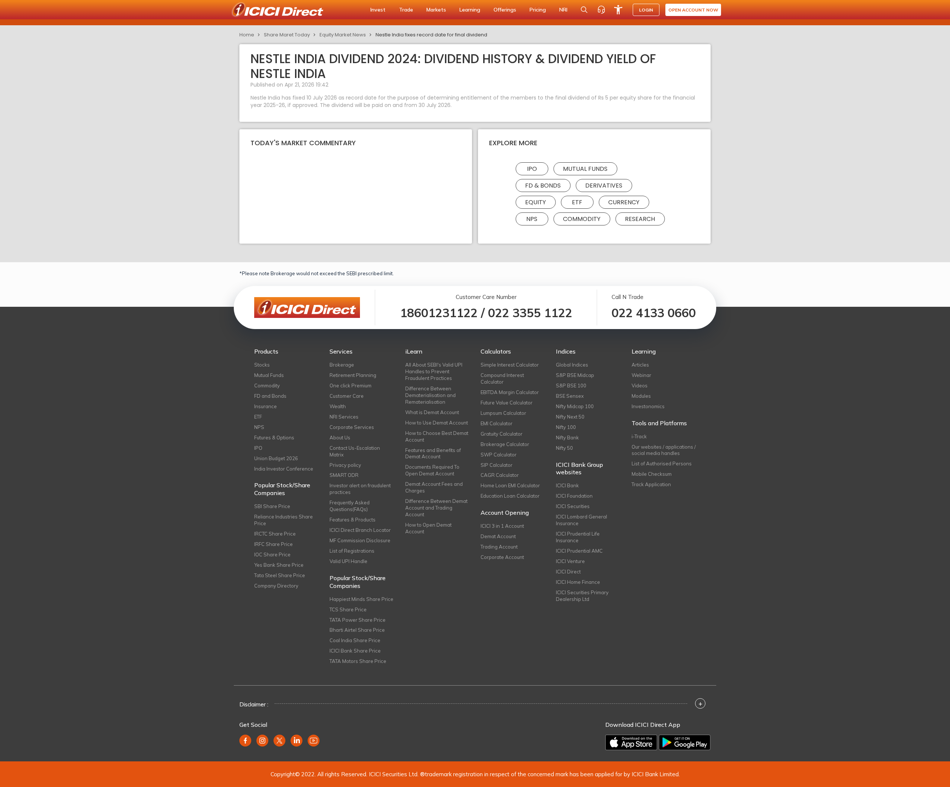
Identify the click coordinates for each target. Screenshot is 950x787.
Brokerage (342, 365)
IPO (532, 169)
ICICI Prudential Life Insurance (578, 537)
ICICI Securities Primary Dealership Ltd (582, 595)
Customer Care (347, 396)
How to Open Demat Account (428, 528)
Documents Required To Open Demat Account (432, 470)
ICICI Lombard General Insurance (581, 520)
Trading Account (499, 547)
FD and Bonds (270, 396)
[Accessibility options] (618, 9)
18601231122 (439, 312)
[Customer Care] (601, 9)
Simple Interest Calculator (510, 365)
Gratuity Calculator (501, 434)
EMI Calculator (496, 423)
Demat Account (498, 536)
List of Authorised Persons (662, 463)
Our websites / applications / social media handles (664, 450)
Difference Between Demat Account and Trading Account (436, 507)
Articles (640, 365)
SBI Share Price (272, 506)
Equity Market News (343, 34)
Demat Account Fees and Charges (434, 487)
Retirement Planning (353, 375)
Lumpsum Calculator (503, 413)
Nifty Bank (567, 437)
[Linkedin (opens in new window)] (296, 741)
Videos (640, 385)
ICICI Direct (568, 572)
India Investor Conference (283, 469)
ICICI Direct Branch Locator (360, 530)
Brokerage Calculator (505, 444)
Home (246, 34)
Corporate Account (502, 557)
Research (640, 219)
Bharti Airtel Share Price (357, 630)
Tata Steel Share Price (279, 575)
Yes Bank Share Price (279, 565)
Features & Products (353, 520)
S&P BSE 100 (571, 385)
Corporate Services (352, 427)
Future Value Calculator (507, 403)
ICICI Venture (570, 561)
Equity (535, 202)
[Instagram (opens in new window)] (262, 741)
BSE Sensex (570, 396)
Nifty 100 (566, 427)
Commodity (581, 219)
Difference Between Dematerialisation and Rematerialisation (430, 395)
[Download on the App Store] (631, 742)
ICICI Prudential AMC (579, 551)
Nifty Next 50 (570, 417)
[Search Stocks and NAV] (584, 9)
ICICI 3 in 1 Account (502, 526)
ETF (577, 202)
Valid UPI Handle (348, 561)
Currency (623, 202)
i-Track (639, 436)
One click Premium (350, 385)
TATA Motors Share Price (358, 661)
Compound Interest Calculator (502, 378)
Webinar (641, 375)
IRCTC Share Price (275, 534)
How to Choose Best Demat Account (436, 436)
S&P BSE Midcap (575, 375)
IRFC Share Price (273, 544)
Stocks (262, 365)
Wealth (338, 406)
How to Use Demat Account (436, 423)
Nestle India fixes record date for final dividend (431, 34)
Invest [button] (378, 9)
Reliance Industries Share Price (283, 520)
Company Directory (276, 586)
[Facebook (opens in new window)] (245, 741)
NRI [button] (563, 9)
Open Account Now (693, 10)
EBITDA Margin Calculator (510, 392)
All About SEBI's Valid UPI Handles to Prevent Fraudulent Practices (433, 371)
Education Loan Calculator (510, 496)
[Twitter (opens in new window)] (279, 741)
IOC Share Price (272, 554)
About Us (340, 437)
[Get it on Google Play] (685, 742)
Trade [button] (406, 9)
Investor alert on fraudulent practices (360, 488)
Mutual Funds (585, 169)
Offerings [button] (505, 9)
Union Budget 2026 (276, 458)
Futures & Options (274, 437)
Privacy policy (345, 465)
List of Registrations (352, 551)
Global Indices (572, 365)
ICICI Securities (573, 506)
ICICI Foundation (574, 496)
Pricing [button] (538, 9)
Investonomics (648, 406)
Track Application (651, 484)
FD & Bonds (543, 185)
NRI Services (344, 417)
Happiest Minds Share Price (361, 599)
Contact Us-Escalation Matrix (355, 451)
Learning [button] (469, 9)
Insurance (265, 406)
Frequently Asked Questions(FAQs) (350, 506)
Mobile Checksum (652, 474)
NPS (531, 219)
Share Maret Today (287, 34)
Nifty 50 (564, 448)
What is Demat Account (432, 412)
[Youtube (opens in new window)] (314, 741)
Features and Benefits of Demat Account (433, 453)
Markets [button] (436, 9)
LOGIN (646, 10)
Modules (641, 396)
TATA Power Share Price (358, 620)
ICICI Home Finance (578, 582)
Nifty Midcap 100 (575, 406)
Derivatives (603, 185)
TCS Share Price (348, 609)
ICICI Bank (567, 485)
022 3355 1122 (530, 312)
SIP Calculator (496, 465)
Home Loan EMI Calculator (510, 485)
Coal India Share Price (355, 640)
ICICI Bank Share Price (355, 651)
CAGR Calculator (500, 475)
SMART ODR (344, 475)
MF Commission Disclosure (360, 540)
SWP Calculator (499, 455)
